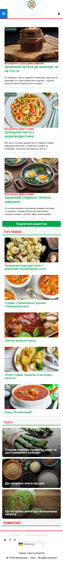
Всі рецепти (11, 63)
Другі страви (26, 129)
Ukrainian (29, 544)
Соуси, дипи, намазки (31, 63)
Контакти (15, 535)
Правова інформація (36, 535)
